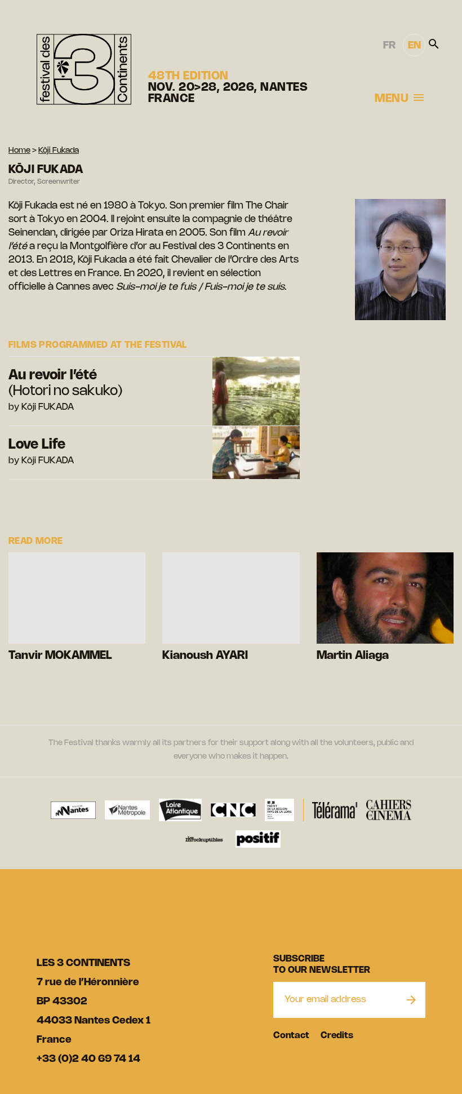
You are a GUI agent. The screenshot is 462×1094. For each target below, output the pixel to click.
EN (414, 45)
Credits (337, 1035)
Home (19, 150)
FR (389, 45)
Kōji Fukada (58, 150)
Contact (291, 1035)
